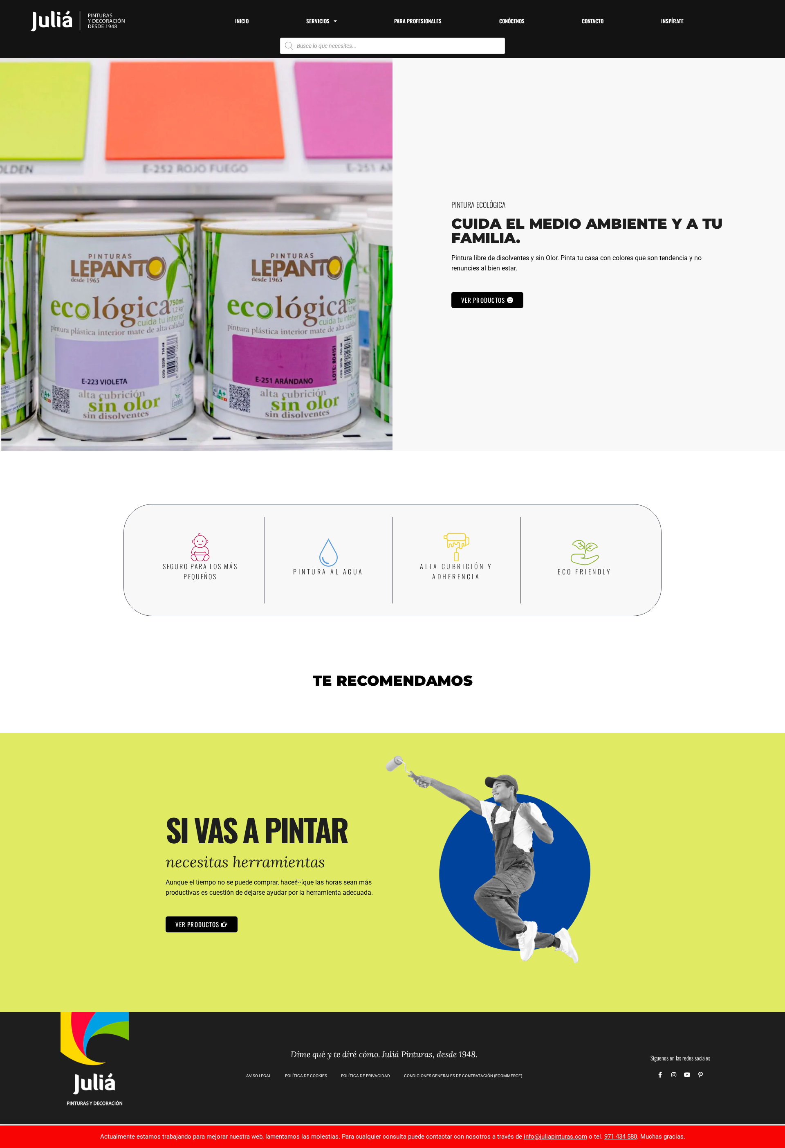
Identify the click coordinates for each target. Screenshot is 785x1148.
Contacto (592, 21)
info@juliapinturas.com (555, 1136)
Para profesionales (418, 21)
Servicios (318, 21)
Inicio (242, 21)
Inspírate (672, 21)
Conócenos (512, 21)
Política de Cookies (306, 1076)
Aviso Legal (258, 1076)
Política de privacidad (365, 1076)
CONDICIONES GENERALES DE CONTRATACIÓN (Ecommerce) (463, 1076)
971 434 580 (620, 1136)
